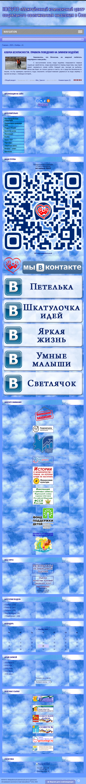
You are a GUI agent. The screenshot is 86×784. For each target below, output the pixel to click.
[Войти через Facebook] (44, 100)
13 (32, 642)
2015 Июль (9, 671)
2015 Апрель (9, 663)
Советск (8, 605)
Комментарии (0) (65, 80)
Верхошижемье (10, 613)
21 (43, 646)
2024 (11, 45)
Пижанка (8, 607)
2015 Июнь (9, 668)
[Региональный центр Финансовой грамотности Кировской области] (43, 453)
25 (9, 649)
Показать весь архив (43, 678)
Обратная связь (11, 146)
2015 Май (8, 665)
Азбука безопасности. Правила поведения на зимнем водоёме (41, 52)
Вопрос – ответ (10, 148)
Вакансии (8, 151)
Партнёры (8, 143)
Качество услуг (10, 131)
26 (20, 649)
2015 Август (9, 674)
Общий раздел (10, 80)
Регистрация (43, 105)
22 (54, 646)
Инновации (9, 134)
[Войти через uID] (37, 100)
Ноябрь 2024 (43, 629)
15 (54, 642)
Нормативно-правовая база (13, 124)
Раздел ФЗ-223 (10, 128)
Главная (5, 45)
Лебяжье (8, 610)
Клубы (7, 137)
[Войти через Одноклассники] (48, 100)
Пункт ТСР (9, 140)
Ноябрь (17, 45)
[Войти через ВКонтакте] (41, 100)
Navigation (10, 32)
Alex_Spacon (40, 80)
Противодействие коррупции (11, 119)
